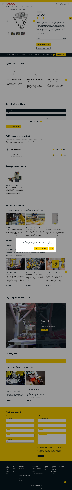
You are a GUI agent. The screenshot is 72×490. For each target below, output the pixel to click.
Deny (36, 248)
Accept (51, 248)
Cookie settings (43, 248)
